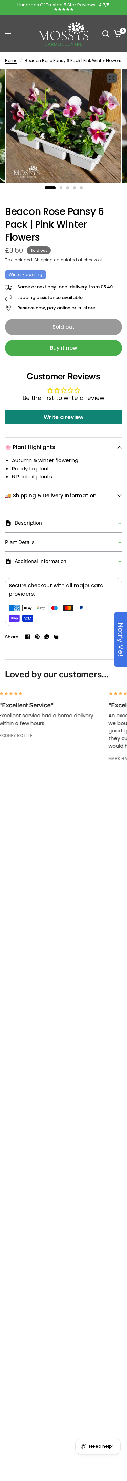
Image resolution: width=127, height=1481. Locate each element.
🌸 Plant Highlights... (31, 447)
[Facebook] (28, 637)
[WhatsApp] (47, 637)
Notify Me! (120, 639)
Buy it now (63, 347)
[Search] (105, 33)
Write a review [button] (64, 417)
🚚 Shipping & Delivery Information (51, 495)
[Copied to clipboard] (56, 637)
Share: (12, 637)
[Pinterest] (37, 637)
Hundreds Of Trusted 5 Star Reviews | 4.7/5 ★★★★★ (63, 7)
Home (11, 61)
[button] (63, 523)
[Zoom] (111, 78)
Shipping (43, 260)
